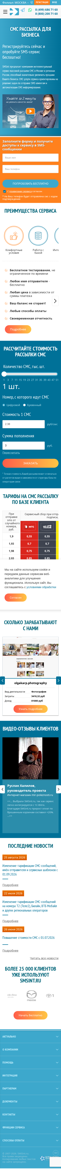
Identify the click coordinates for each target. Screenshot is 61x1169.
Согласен (15, 597)
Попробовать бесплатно (30, 183)
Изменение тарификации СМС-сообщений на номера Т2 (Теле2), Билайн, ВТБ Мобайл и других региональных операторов (29, 906)
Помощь (7, 1062)
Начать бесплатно (30, 1015)
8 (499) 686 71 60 (46, 10)
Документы (9, 1101)
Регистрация (42, 2)
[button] (55, 301)
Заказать (30, 463)
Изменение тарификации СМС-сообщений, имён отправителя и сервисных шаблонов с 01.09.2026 (30, 869)
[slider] (4, 374)
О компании (10, 1049)
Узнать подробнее (30, 709)
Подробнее (18, 329)
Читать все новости (44, 958)
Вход (54, 2)
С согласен (24, 191)
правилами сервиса (20, 191)
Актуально (9, 1036)
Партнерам (9, 1088)
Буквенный (34, 405)
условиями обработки (41, 587)
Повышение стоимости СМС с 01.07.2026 (28, 937)
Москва (20, 2)
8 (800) (46, 14)
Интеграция (9, 1075)
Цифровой (13, 405)
